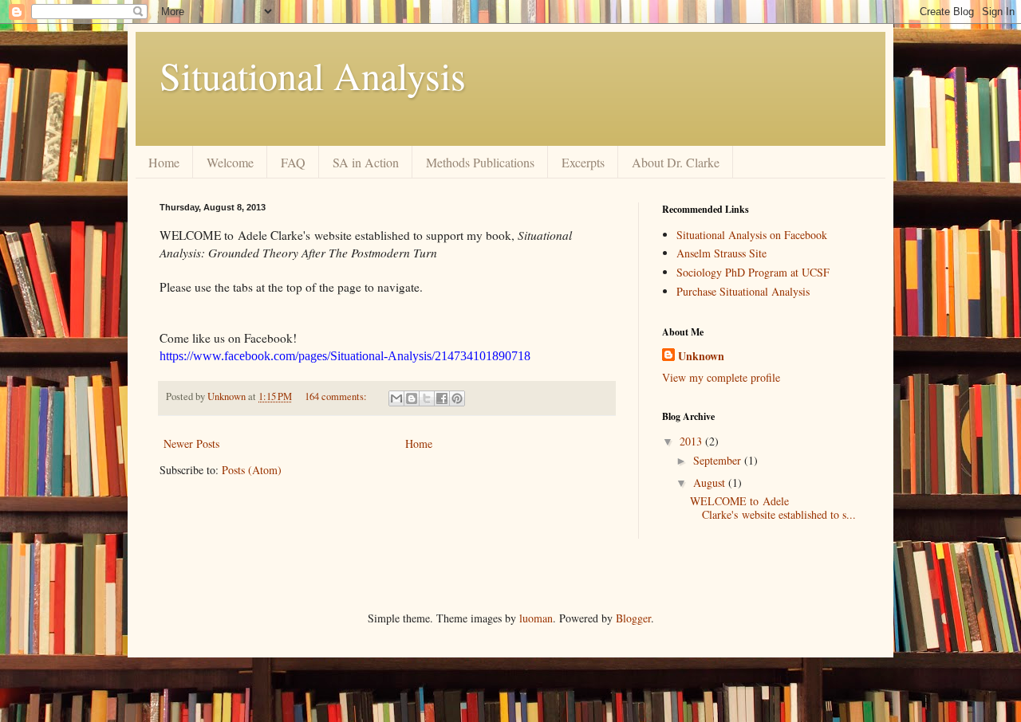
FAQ (293, 162)
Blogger (633, 618)
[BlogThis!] (412, 398)
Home (163, 162)
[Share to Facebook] (442, 398)
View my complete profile (721, 377)
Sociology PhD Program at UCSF (753, 272)
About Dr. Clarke (675, 162)
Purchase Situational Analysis (743, 291)
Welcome (230, 162)
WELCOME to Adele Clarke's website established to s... (773, 507)
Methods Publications (480, 162)
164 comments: (337, 396)
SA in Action (366, 162)
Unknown (701, 356)
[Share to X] (427, 398)
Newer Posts (191, 443)
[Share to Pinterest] (457, 398)
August (710, 482)
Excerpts (583, 162)
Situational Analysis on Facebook (751, 234)
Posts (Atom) (252, 469)
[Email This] (396, 398)
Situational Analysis (313, 74)
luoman (536, 618)
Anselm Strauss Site (721, 253)
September (718, 460)
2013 (692, 441)
